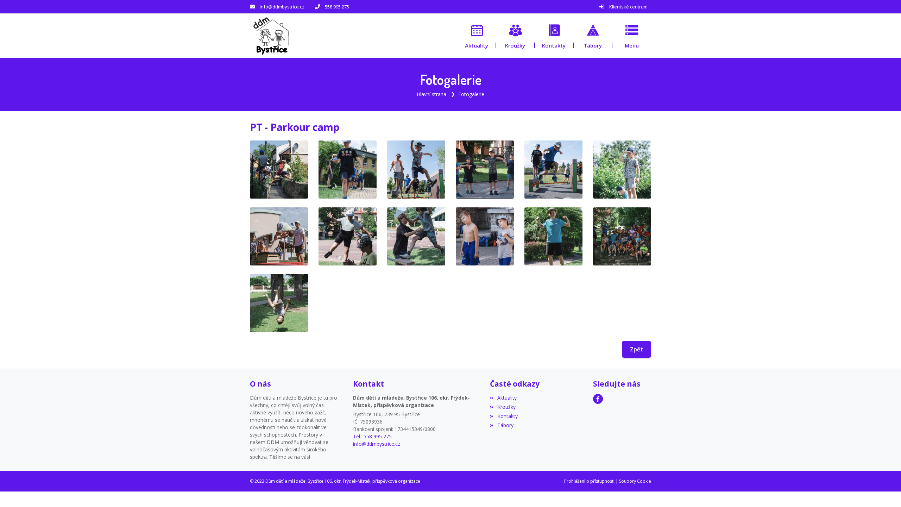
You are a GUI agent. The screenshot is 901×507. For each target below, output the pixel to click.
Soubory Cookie (635, 481)
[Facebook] (598, 399)
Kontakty (507, 416)
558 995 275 (337, 7)
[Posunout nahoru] (885, 491)
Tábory (505, 425)
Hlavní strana (431, 94)
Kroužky (506, 406)
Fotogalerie (471, 94)
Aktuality (506, 397)
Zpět (636, 349)
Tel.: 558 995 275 (372, 436)
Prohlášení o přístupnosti (589, 481)
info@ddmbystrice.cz (282, 7)
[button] (631, 35)
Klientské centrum (628, 7)
